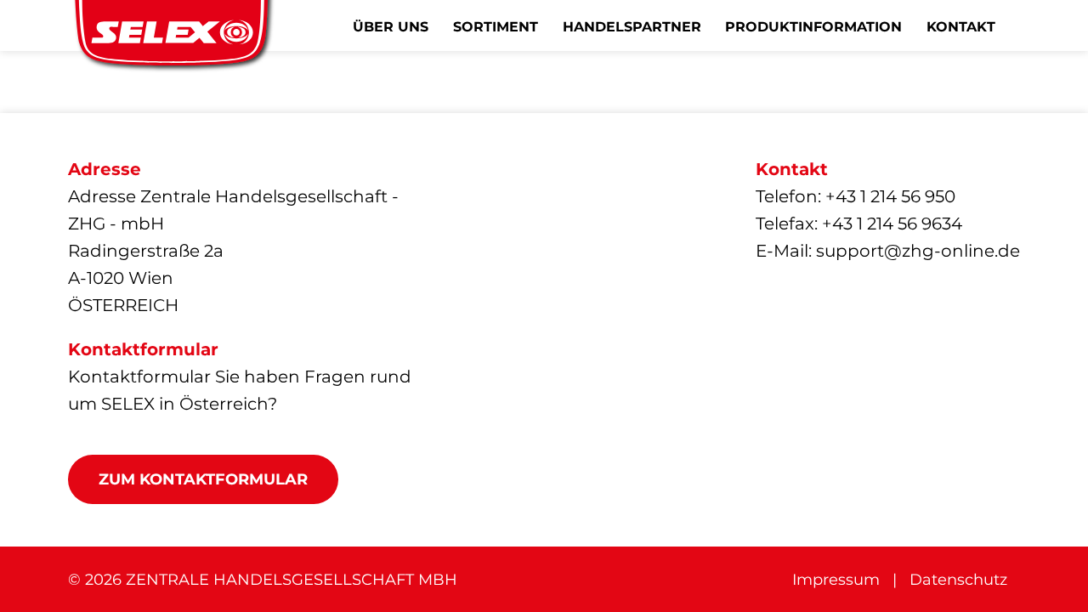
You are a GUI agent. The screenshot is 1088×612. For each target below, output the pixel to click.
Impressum (836, 579)
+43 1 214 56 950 (890, 196)
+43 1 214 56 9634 (892, 223)
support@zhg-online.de (918, 251)
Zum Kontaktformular (203, 479)
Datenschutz (958, 579)
